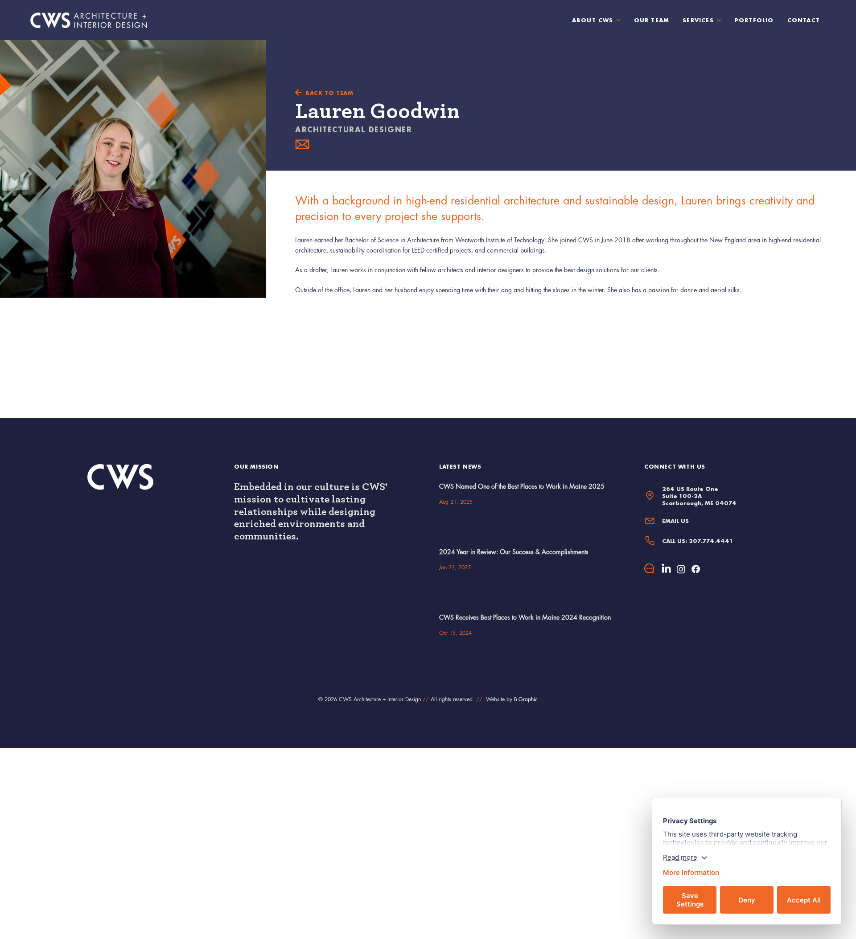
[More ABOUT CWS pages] (618, 20)
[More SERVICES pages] (718, 20)
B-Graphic (526, 699)
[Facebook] (695, 569)
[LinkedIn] (666, 569)
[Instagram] (681, 569)
